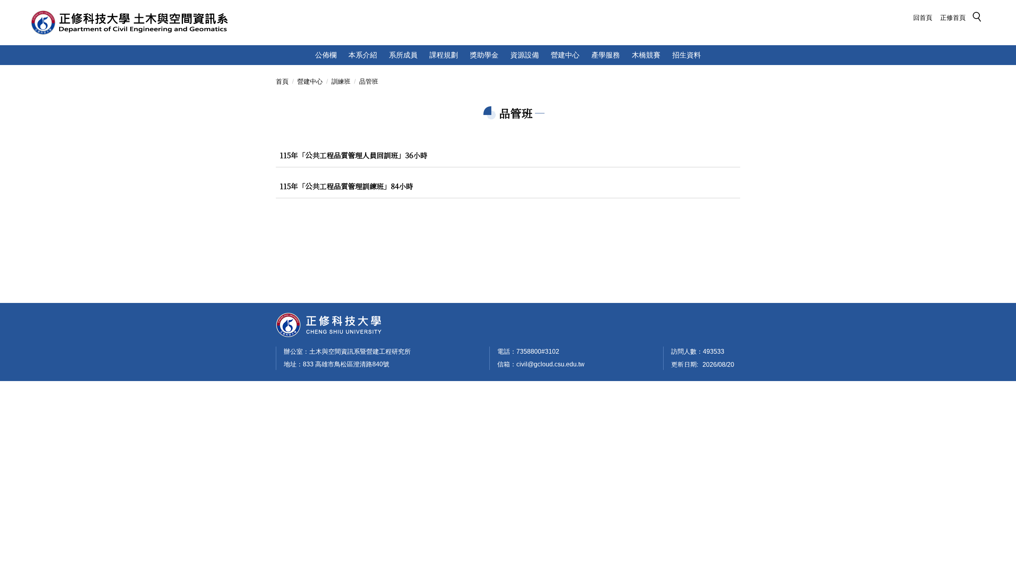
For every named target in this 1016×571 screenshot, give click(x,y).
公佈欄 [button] (326, 55)
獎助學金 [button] (484, 55)
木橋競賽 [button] (646, 55)
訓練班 (340, 81)
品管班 (368, 81)
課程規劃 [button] (443, 55)
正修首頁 (953, 17)
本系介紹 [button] (362, 55)
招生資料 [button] (686, 55)
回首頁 (922, 17)
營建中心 (310, 81)
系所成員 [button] (403, 55)
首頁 (282, 81)
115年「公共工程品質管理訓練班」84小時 (346, 186)
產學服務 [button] (605, 55)
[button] (979, 18)
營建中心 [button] (565, 55)
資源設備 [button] (524, 55)
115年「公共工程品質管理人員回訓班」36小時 (353, 155)
